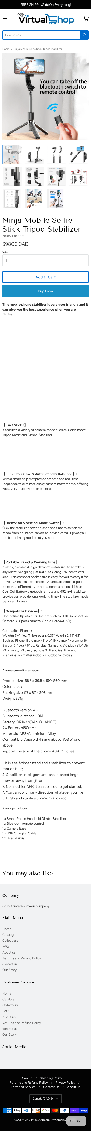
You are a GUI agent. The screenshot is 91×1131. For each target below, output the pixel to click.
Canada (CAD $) (43, 1098)
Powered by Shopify (63, 1119)
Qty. (5, 251)
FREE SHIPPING (32, 5)
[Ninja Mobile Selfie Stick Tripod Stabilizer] (12, 154)
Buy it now (45, 291)
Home (5, 49)
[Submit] (84, 35)
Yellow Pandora (13, 236)
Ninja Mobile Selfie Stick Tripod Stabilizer (38, 49)
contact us (10, 964)
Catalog (8, 935)
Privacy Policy (65, 1082)
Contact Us (51, 1087)
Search (27, 1078)
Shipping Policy (51, 1078)
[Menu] (9, 18)
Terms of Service (23, 1087)
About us (9, 952)
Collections (10, 940)
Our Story (9, 970)
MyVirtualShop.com (37, 1119)
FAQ (5, 946)
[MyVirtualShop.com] (45, 19)
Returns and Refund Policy (21, 958)
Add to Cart (45, 277)
